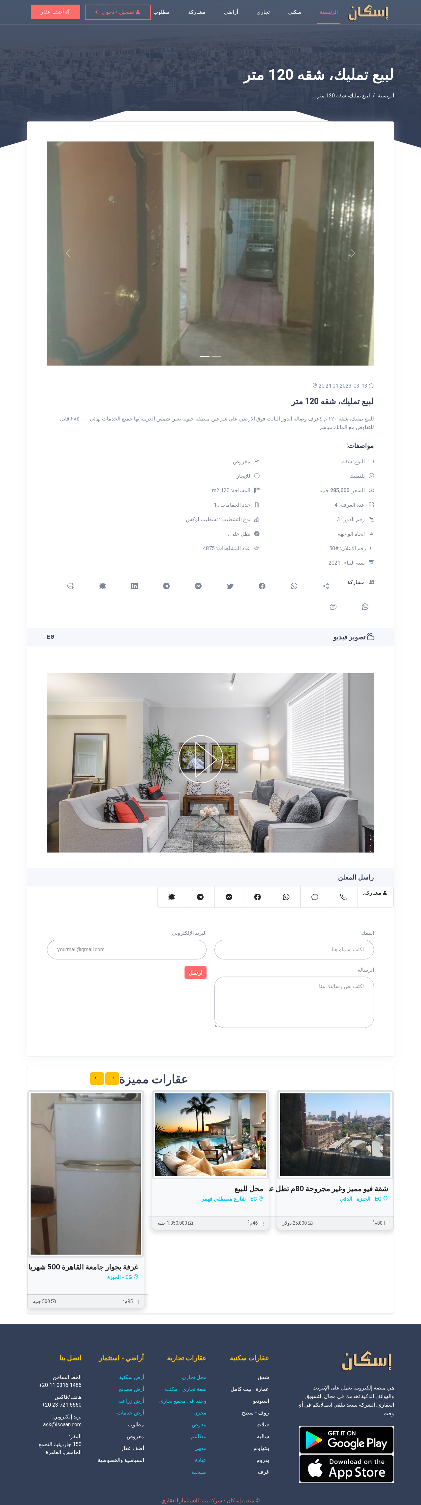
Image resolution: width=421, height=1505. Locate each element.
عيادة (201, 1460)
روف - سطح (255, 1413)
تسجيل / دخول (118, 12)
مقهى (200, 1448)
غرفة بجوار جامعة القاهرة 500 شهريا (83, 1267)
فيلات (263, 1424)
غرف (263, 1472)
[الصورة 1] (216, 356)
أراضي (231, 12)
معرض (199, 1424)
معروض (135, 1436)
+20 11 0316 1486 (60, 1385)
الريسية (386, 95)
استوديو (261, 1401)
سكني (294, 12)
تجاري (263, 12)
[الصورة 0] (205, 356)
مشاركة (197, 12)
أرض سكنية (131, 1377)
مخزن (200, 1413)
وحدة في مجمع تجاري (183, 1401)
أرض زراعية (131, 1401)
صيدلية (199, 1472)
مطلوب (161, 12)
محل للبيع (249, 1189)
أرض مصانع (131, 1389)
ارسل (195, 972)
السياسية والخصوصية (121, 1460)
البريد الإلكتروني (189, 933)
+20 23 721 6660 (62, 1405)
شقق (263, 1377)
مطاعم (199, 1436)
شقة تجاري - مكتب (186, 1389)
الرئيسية (329, 12)
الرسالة (366, 970)
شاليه (263, 1436)
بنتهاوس (260, 1448)
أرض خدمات (130, 1413)
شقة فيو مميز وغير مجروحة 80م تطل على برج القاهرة (307, 1189)
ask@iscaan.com (62, 1424)
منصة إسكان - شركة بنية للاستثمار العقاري (207, 1500)
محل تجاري (194, 1377)
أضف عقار (53, 12)
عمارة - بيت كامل (250, 1389)
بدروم (263, 1460)
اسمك (367, 933)
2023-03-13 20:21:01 (344, 386)
